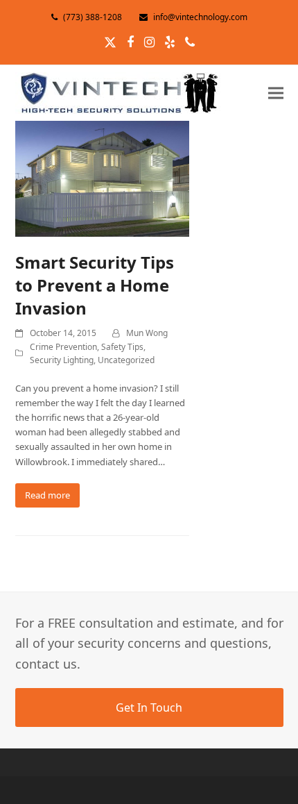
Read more (47, 495)
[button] (275, 93)
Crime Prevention (63, 347)
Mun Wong (147, 333)
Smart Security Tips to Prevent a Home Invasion (94, 285)
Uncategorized (126, 360)
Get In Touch (149, 707)
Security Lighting (62, 360)
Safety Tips (122, 347)
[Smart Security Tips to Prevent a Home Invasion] (102, 177)
